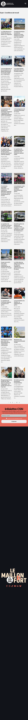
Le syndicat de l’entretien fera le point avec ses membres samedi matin (19, 151)
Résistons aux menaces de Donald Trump (19, 341)
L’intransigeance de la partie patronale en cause (19, 110)
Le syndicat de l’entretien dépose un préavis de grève (6, 302)
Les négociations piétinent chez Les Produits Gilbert (19, 70)
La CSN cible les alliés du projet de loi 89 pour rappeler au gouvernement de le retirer (19, 266)
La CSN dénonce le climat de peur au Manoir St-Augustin (6, 33)
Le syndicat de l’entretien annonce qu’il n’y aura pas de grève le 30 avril (6, 226)
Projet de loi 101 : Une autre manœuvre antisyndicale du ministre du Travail (6, 265)
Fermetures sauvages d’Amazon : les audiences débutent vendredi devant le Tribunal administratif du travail (6, 190)
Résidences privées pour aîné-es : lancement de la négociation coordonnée (6, 342)
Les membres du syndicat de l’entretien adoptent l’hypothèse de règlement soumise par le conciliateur (6, 112)
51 (16, 402)
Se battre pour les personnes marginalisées (19, 381)
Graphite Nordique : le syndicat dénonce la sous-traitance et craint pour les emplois (19, 34)
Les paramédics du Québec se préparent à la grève (19, 302)
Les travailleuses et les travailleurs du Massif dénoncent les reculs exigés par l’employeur (6, 71)
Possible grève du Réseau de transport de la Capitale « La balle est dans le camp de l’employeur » (19, 227)
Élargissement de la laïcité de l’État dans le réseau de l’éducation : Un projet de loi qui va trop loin (6, 383)
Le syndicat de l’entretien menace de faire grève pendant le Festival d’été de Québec (6, 151)
